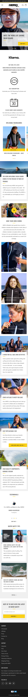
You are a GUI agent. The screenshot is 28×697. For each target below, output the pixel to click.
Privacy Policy (5, 656)
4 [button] (16, 518)
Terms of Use (4, 653)
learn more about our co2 (17, 445)
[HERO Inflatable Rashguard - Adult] (14, 137)
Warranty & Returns (6, 658)
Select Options (13, 149)
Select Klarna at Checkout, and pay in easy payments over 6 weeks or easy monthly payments (14, 70)
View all (13, 595)
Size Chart (4, 651)
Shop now (13, 521)
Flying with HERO (6, 663)
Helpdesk (3, 646)
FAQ (2, 648)
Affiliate (3, 631)
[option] (14, 29)
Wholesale (4, 629)
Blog (2, 638)
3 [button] (15, 48)
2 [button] (14, 158)
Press (2, 633)
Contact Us (4, 636)
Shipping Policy (5, 661)
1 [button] (12, 48)
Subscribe (13, 616)
